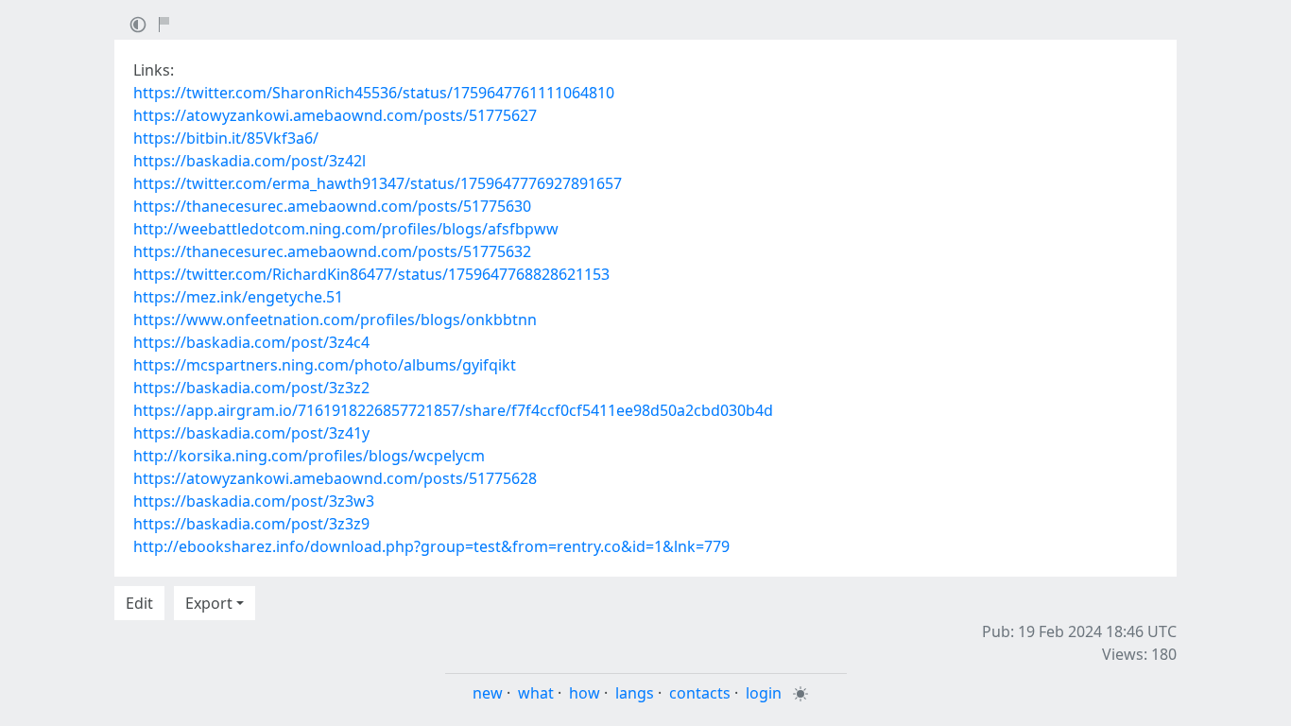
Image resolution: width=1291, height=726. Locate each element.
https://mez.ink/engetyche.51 (238, 296)
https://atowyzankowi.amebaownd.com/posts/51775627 (335, 115)
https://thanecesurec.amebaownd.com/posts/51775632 (332, 251)
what (536, 693)
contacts (700, 693)
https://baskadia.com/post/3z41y (251, 433)
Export (208, 603)
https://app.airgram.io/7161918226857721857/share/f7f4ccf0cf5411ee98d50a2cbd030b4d (453, 410)
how (584, 693)
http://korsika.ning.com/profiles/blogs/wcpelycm (309, 455)
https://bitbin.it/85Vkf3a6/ (225, 138)
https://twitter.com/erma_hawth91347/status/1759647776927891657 (377, 183)
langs (634, 693)
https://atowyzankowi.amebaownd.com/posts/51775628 (335, 478)
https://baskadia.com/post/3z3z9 (251, 523)
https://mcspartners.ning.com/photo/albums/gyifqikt (324, 364)
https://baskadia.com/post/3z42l (249, 160)
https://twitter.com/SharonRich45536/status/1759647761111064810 (373, 92)
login (764, 693)
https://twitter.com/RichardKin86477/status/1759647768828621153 (371, 274)
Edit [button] (139, 603)
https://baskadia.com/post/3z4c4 (251, 342)
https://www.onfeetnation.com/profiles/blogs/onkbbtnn (335, 319)
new (488, 693)
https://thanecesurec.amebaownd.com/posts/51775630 (332, 206)
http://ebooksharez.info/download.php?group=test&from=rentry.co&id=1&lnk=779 (431, 546)
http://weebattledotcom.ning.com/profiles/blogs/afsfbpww (346, 228)
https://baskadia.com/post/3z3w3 (253, 501)
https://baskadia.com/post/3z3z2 (251, 387)
